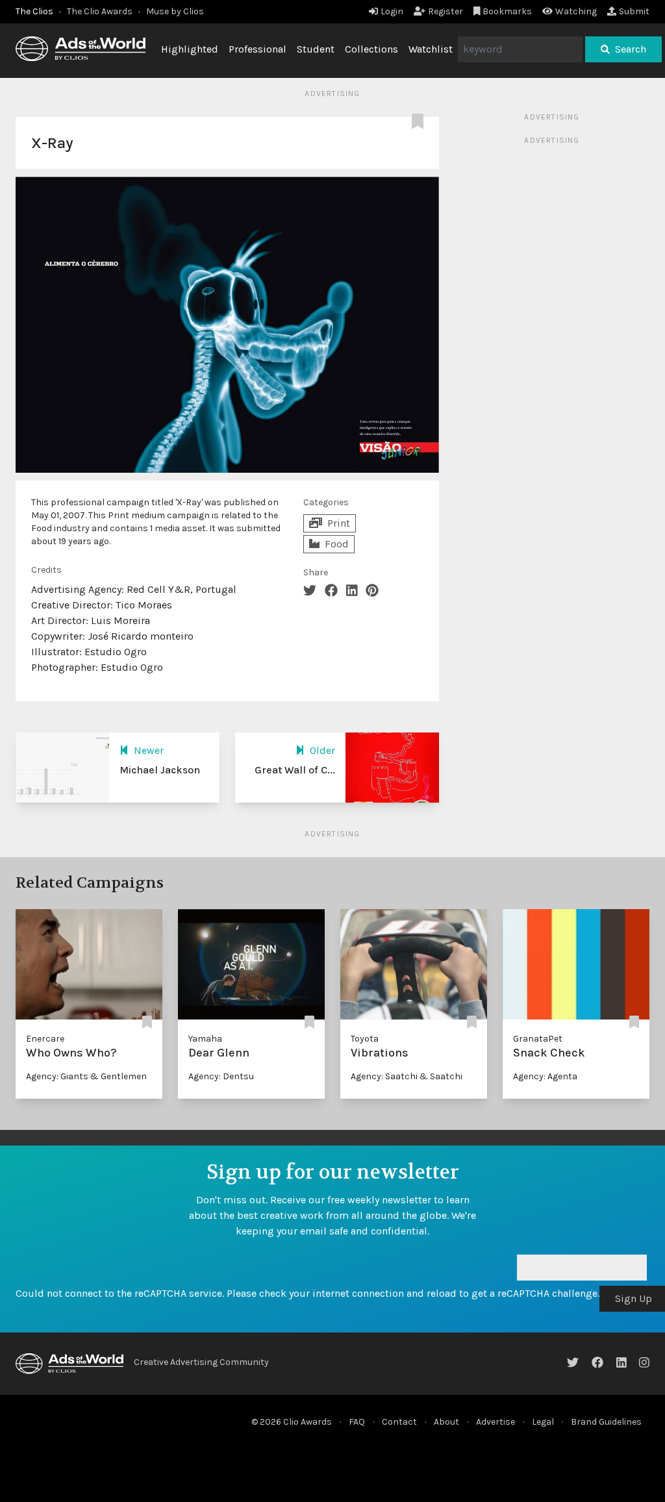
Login (392, 11)
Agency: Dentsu (221, 1076)
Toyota (365, 1038)
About (446, 1421)
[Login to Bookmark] (420, 122)
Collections (371, 49)
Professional (257, 49)
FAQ (357, 1421)
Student (315, 49)
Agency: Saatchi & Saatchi (406, 1076)
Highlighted (189, 49)
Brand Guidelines (606, 1421)
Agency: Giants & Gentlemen (86, 1076)
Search (630, 49)
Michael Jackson (159, 770)
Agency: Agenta (545, 1076)
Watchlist (430, 49)
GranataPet (537, 1038)
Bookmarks (507, 11)
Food (337, 544)
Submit (634, 11)
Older (322, 750)
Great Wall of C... (295, 770)
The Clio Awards (99, 11)
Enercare (45, 1038)
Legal (543, 1421)
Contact (399, 1421)
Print (338, 523)
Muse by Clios (175, 11)
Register (445, 11)
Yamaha (205, 1038)
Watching (576, 11)
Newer (149, 750)
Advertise (495, 1421)
